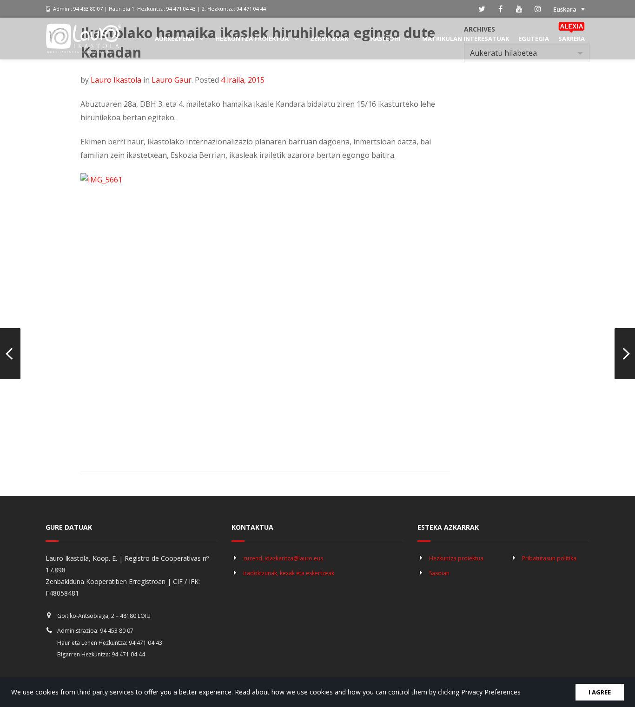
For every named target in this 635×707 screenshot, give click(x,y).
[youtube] (519, 9)
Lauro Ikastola (116, 80)
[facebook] (500, 9)
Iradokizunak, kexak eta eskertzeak (288, 573)
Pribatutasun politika (549, 558)
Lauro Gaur (172, 80)
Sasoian (439, 573)
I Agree (600, 692)
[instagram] (538, 9)
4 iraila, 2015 (243, 80)
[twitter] (482, 9)
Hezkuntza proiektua (456, 558)
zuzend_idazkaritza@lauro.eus (283, 558)
